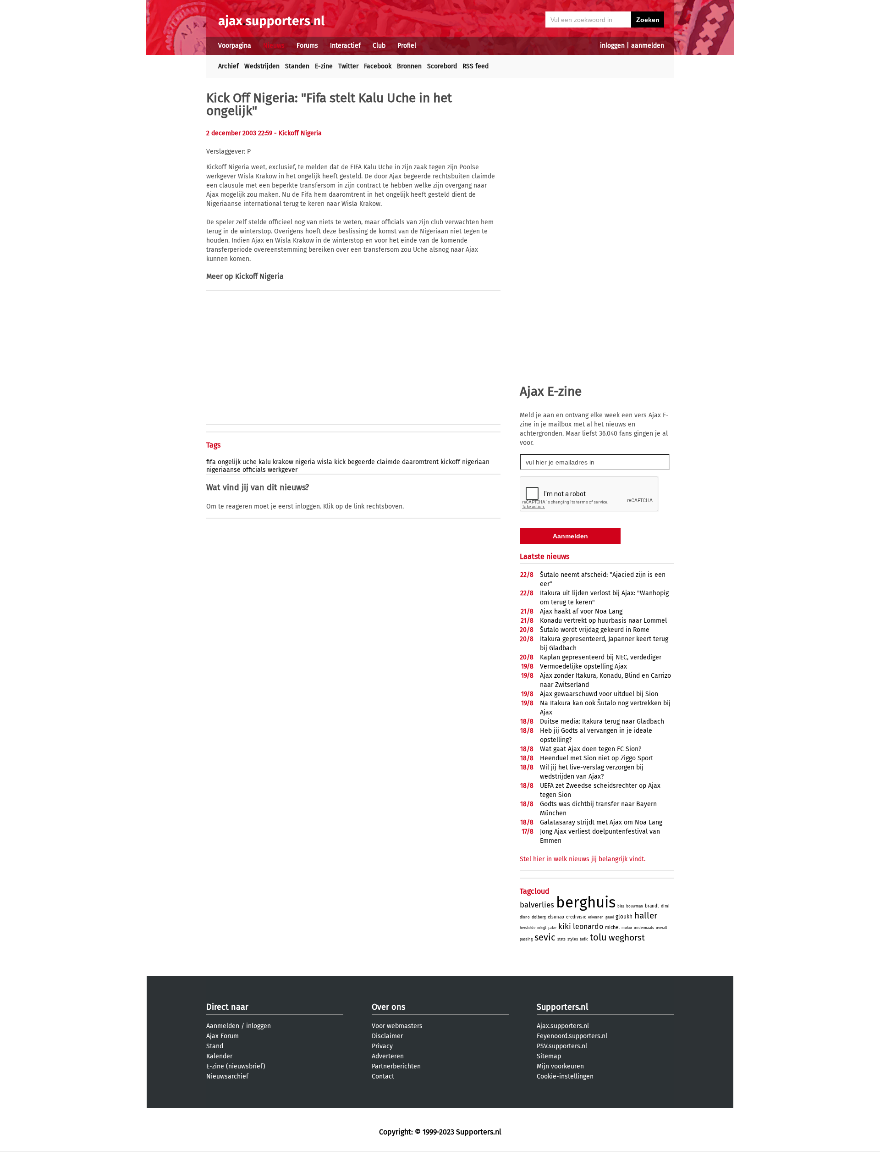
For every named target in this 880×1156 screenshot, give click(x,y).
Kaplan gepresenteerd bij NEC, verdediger (600, 657)
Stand (214, 1046)
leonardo (588, 926)
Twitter (348, 66)
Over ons (388, 1007)
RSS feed (475, 66)
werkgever (282, 470)
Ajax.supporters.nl (563, 1026)
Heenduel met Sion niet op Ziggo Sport (596, 758)
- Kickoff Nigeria (298, 133)
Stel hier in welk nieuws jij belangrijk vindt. (582, 859)
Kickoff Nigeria (259, 276)
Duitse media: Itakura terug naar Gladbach (602, 721)
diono (525, 917)
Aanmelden (222, 1026)
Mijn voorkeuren (560, 1066)
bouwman (634, 906)
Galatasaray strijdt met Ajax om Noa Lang (601, 822)
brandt (652, 906)
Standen (297, 66)
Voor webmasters (397, 1026)
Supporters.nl (562, 1007)
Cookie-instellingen (565, 1076)
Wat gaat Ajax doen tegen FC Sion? (590, 749)
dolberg (539, 917)
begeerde (361, 462)
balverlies (537, 905)
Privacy (382, 1046)
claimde (388, 462)
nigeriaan (476, 462)
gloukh (624, 916)
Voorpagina (234, 46)
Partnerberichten (396, 1066)
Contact (383, 1076)
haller (645, 915)
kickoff (450, 462)
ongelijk (229, 462)
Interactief (345, 46)
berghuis (586, 902)
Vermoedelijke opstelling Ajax (583, 666)
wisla (324, 462)
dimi (665, 906)
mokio (627, 928)
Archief (228, 66)
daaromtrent (420, 462)
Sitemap (549, 1056)
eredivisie (576, 917)
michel (612, 927)
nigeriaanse (223, 470)
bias (620, 906)
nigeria (305, 462)
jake (552, 927)
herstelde (527, 928)
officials (254, 470)
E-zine (324, 66)
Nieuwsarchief (227, 1076)
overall (661, 928)
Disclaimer (387, 1036)
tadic (584, 939)
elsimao (556, 917)
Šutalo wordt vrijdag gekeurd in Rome (594, 630)
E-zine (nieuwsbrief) (235, 1066)
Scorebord (442, 66)
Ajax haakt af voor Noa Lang (581, 611)
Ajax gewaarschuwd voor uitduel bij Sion (599, 694)
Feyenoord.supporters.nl (572, 1036)
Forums (307, 46)
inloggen (612, 46)
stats (561, 939)
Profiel (406, 46)
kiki (564, 926)
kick (340, 462)
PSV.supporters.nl (562, 1046)
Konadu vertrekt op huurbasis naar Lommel (603, 621)
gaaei (609, 917)
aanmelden (647, 46)
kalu (264, 462)
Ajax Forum (222, 1036)
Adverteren (388, 1056)
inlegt (541, 928)
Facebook (377, 66)
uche (249, 462)
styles (572, 939)
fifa (211, 462)
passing (526, 939)
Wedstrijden (262, 66)
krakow (283, 462)
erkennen (596, 917)
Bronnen (409, 66)
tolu (598, 937)
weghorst (627, 937)
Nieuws (274, 46)
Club (379, 46)
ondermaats (644, 928)
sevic (545, 937)
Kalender (219, 1056)
